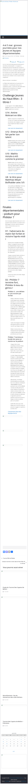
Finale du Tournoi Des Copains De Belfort (13, 588)
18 (6, 743)
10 (3, 741)
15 (21, 741)
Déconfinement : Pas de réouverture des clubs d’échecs (12, 696)
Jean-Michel (11, 56)
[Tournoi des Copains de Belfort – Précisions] (14, 705)
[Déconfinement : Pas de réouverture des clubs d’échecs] (14, 597)
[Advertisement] (14, 21)
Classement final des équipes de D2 (14, 412)
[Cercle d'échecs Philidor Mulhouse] (9, 1)
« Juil (13, 751)
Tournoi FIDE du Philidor (9, 558)
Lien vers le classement (15, 128)
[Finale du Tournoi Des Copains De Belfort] (14, 571)
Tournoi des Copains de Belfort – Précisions (13, 722)
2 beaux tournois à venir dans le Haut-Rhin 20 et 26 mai (13, 562)
